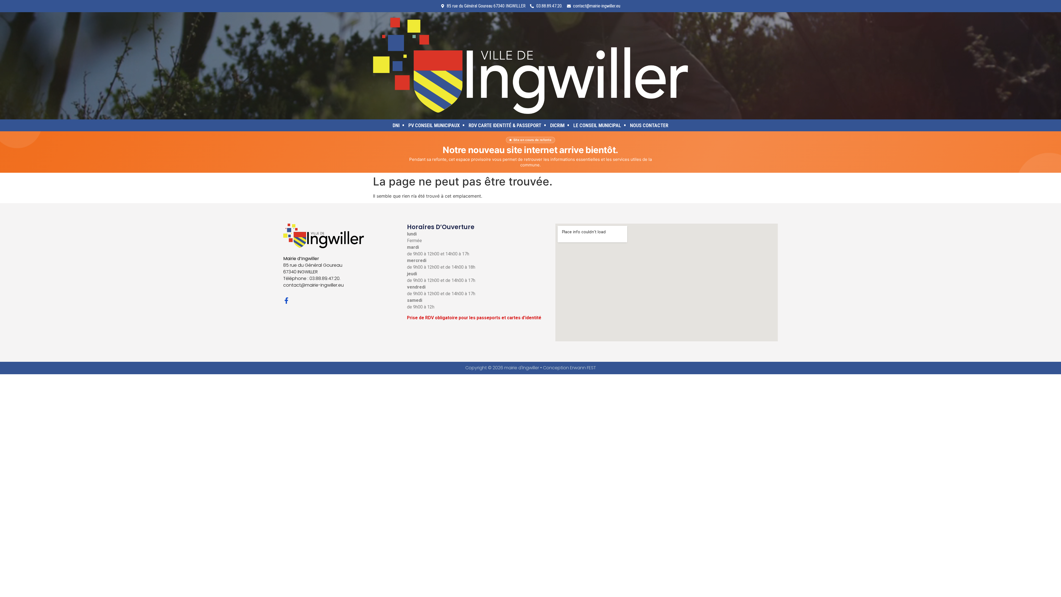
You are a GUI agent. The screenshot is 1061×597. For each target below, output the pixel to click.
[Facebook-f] (286, 300)
